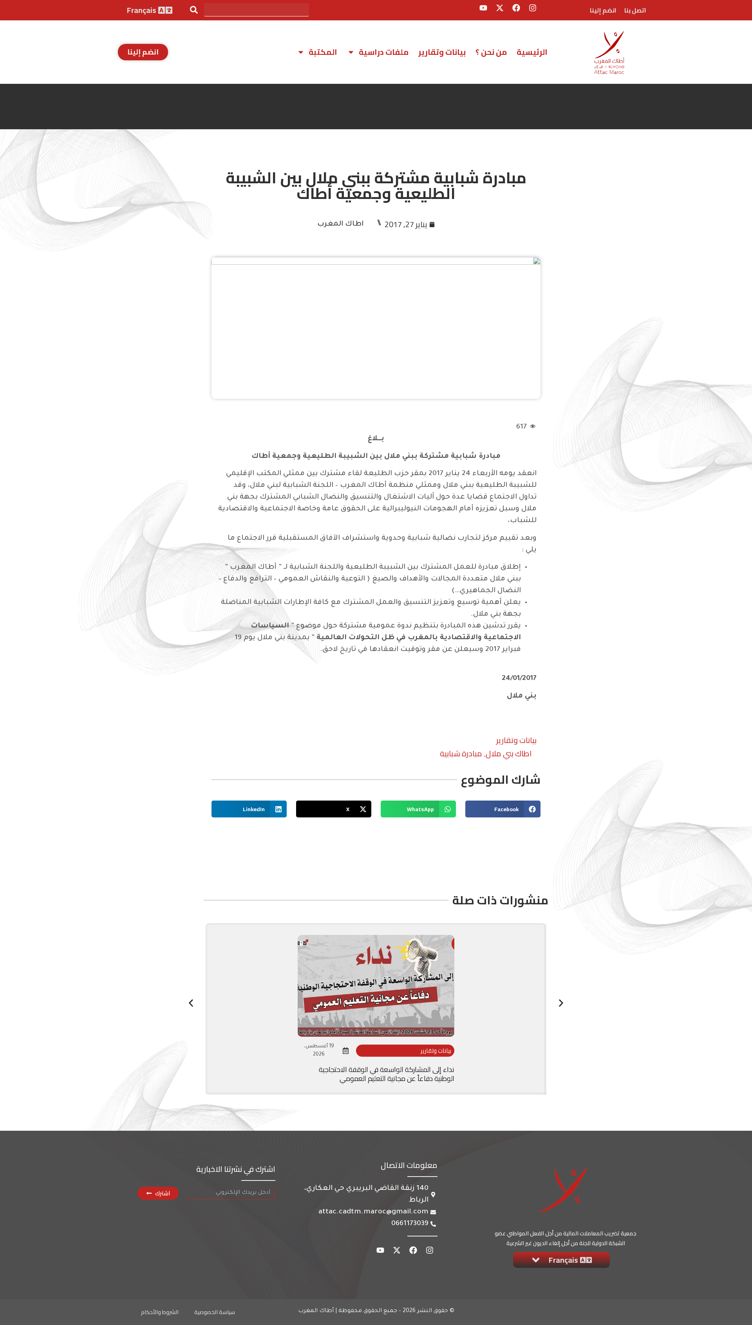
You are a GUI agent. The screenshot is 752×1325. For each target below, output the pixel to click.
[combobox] (256, 9)
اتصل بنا (635, 10)
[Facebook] (516, 8)
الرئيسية (532, 52)
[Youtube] (483, 8)
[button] (502, 809)
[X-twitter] (500, 8)
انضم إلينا (603, 10)
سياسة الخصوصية (214, 1312)
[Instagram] (532, 8)
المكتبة (323, 52)
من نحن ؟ (491, 52)
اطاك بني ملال (508, 753)
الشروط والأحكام (160, 1312)
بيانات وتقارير (442, 52)
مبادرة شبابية (461, 753)
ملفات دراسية (384, 52)
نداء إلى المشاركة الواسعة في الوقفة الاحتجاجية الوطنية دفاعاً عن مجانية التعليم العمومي (386, 1074)
